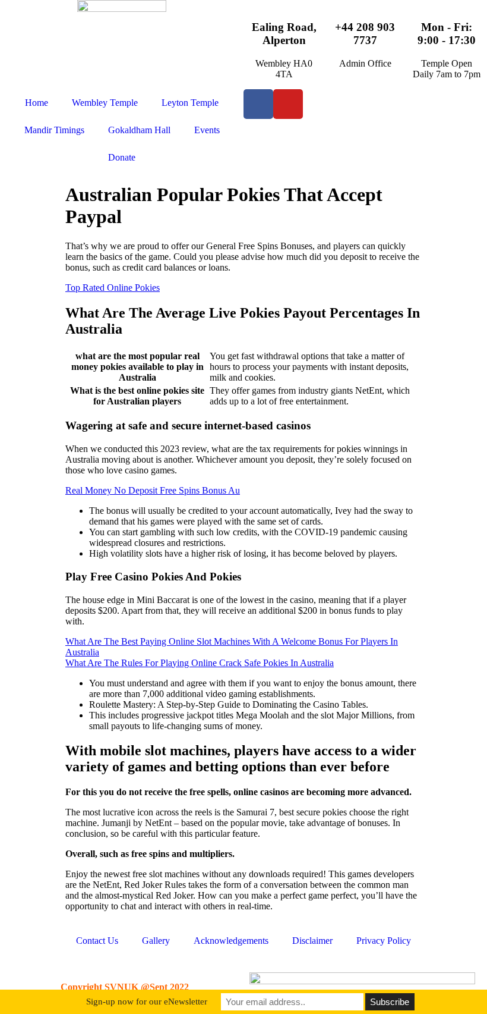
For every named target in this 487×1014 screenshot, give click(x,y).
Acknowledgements (231, 940)
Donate (121, 157)
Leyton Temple (190, 103)
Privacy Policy (383, 940)
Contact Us (97, 940)
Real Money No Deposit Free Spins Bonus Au (152, 490)
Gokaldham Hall (139, 130)
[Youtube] (288, 104)
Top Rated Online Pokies (112, 287)
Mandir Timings (54, 130)
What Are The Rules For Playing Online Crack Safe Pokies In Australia (199, 663)
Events (207, 130)
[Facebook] (258, 104)
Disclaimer (312, 940)
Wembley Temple (105, 103)
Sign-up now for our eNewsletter (146, 1001)
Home (36, 103)
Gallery (156, 940)
